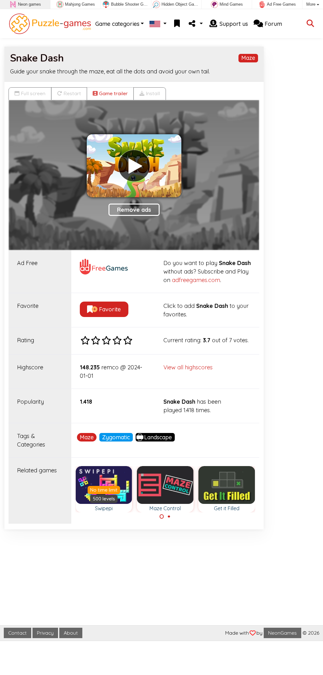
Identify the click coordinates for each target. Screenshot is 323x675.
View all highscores (188, 367)
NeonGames (282, 633)
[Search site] (310, 23)
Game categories (117, 23)
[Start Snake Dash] (134, 166)
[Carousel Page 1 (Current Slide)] (162, 516)
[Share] (195, 24)
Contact (17, 633)
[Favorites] (177, 24)
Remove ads (134, 209)
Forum (272, 23)
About (71, 633)
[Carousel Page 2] (169, 516)
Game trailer (113, 93)
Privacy (45, 633)
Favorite (109, 309)
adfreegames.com (196, 280)
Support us (233, 23)
